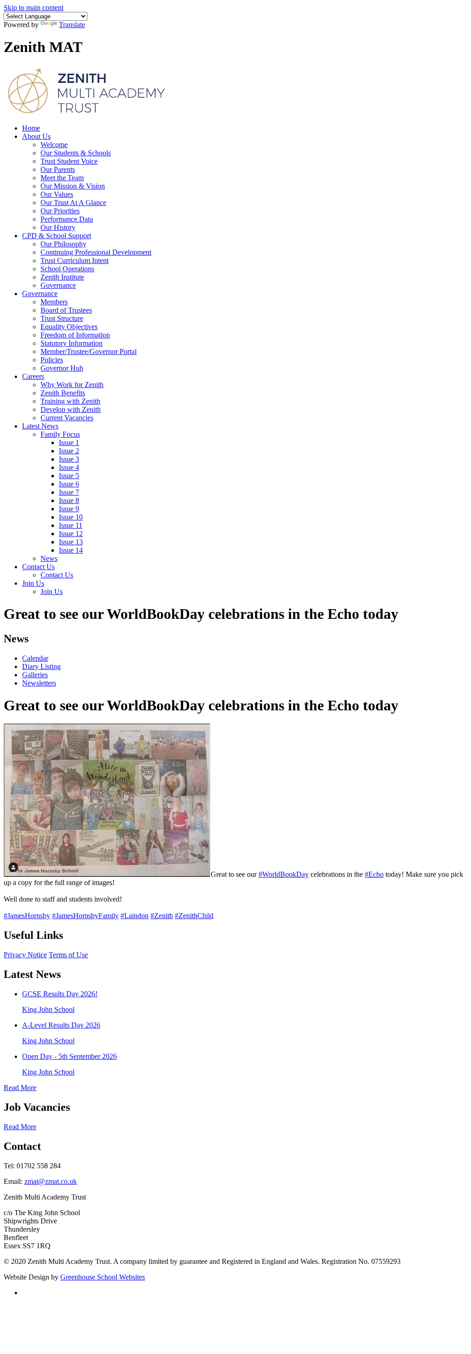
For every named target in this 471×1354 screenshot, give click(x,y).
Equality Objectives (69, 327)
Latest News (40, 426)
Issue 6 (69, 484)
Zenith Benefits (62, 393)
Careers (33, 376)
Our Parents (57, 169)
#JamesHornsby (27, 916)
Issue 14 (71, 550)
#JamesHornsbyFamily (85, 916)
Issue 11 (70, 525)
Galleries (35, 675)
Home (31, 128)
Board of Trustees (66, 310)
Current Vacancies (66, 418)
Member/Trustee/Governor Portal (88, 351)
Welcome (54, 145)
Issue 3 (69, 459)
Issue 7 (69, 492)
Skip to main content (33, 7)
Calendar (35, 658)
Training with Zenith (70, 401)
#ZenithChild (194, 916)
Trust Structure (61, 318)
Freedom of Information (75, 335)
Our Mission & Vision (72, 186)
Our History (57, 227)
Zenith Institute (62, 277)
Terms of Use (68, 955)
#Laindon (135, 916)
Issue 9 (69, 509)
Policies (51, 360)
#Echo (374, 874)
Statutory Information (71, 343)
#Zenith (161, 916)
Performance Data (66, 219)
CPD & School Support (56, 236)
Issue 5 (69, 476)
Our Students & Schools (75, 153)
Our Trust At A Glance (73, 202)
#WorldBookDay (283, 874)
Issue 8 (69, 500)
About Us (36, 136)
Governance (58, 285)
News (48, 558)
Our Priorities (60, 211)
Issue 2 (69, 451)
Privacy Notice (25, 955)
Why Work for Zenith (71, 384)
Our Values (56, 194)
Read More (20, 1087)
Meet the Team (62, 178)
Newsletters (39, 683)
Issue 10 (71, 517)
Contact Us (38, 567)
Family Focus (60, 434)
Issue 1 (69, 442)
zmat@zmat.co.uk (50, 1181)
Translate (72, 25)
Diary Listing (41, 666)
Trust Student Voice (69, 161)
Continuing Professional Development (95, 252)
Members (54, 302)
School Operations (67, 269)
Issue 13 (71, 542)
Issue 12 (71, 533)
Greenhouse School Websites (102, 1277)
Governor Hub (61, 368)
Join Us (33, 583)
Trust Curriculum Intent (74, 260)
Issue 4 (69, 467)
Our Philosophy (63, 244)
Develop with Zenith (70, 409)
